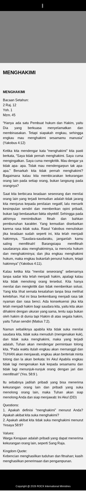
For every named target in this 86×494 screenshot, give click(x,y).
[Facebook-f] (33, 477)
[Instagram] (43, 477)
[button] (25, 8)
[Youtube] (52, 477)
